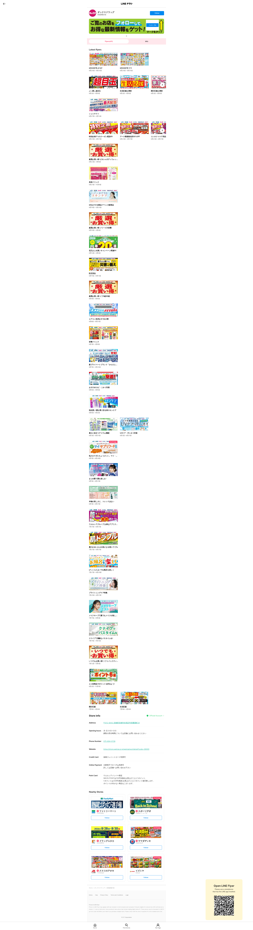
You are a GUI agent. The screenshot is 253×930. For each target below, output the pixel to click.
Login (127, 895)
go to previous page (4, 3)
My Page (158, 927)
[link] (92, 13)
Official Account (155, 716)
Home (95, 927)
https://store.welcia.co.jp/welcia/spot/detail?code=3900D (126, 749)
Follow (157, 13)
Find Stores (126, 927)
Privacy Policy (104, 895)
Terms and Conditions (117, 895)
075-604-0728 (109, 741)
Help (96, 895)
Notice (91, 895)
